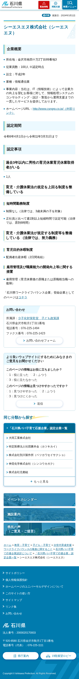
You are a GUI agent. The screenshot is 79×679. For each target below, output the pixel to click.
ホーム (7, 545)
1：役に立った (18, 374)
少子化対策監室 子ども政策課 (38, 318)
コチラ (22, 297)
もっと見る (41, 481)
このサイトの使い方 (18, 593)
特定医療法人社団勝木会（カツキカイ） (33, 446)
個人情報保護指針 (17, 579)
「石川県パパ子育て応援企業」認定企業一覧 (38, 428)
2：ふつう (40, 374)
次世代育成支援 (63, 545)
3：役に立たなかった (23, 379)
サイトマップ (14, 600)
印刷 (47, 15)
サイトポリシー (15, 573)
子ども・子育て (42, 545)
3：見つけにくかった (23, 396)
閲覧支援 (56, 7)
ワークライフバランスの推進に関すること (28, 549)
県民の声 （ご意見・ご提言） (22, 529)
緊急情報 (44, 7)
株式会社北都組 (18, 472)
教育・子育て (22, 545)
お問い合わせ (14, 613)
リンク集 (11, 606)
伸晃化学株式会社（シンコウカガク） (32, 463)
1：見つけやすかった (23, 391)
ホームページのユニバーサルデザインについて (34, 586)
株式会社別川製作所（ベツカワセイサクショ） (38, 454)
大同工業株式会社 (20, 437)
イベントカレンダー (22, 499)
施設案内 (14, 514)
